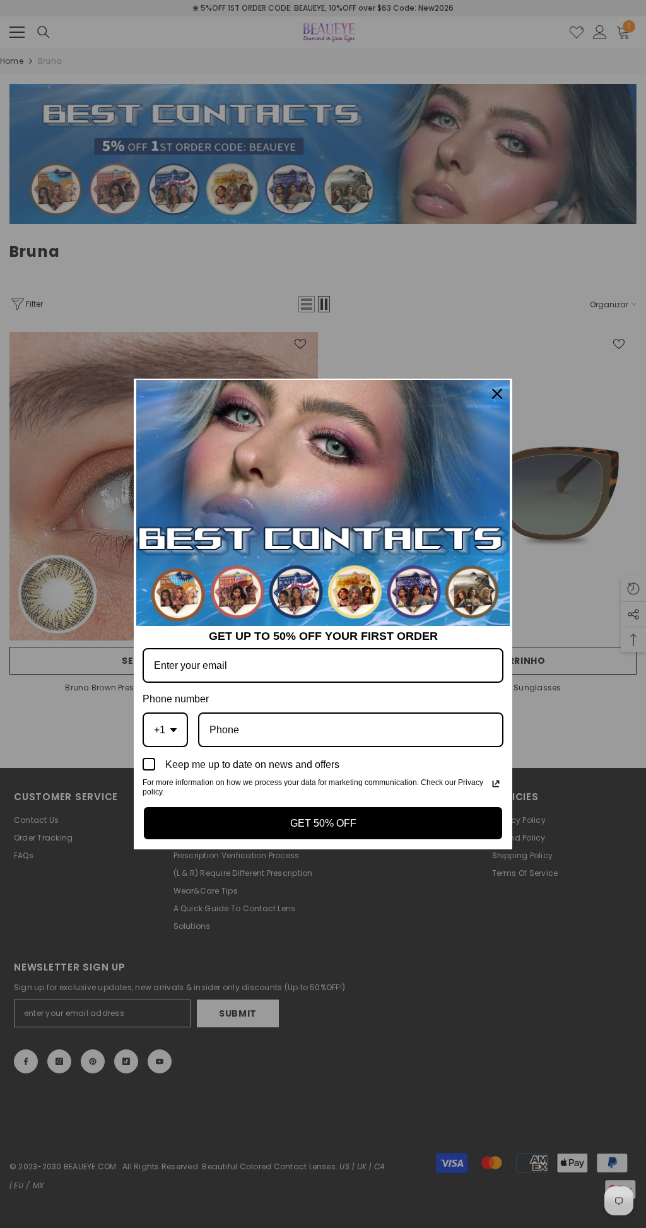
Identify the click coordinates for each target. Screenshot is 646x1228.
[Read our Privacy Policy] (495, 783)
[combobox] (165, 729)
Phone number (176, 699)
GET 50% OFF (323, 823)
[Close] (497, 394)
